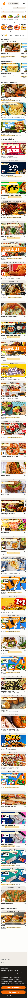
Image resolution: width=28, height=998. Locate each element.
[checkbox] (4, 28)
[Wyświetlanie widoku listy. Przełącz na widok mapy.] (25, 12)
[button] (3, 3)
